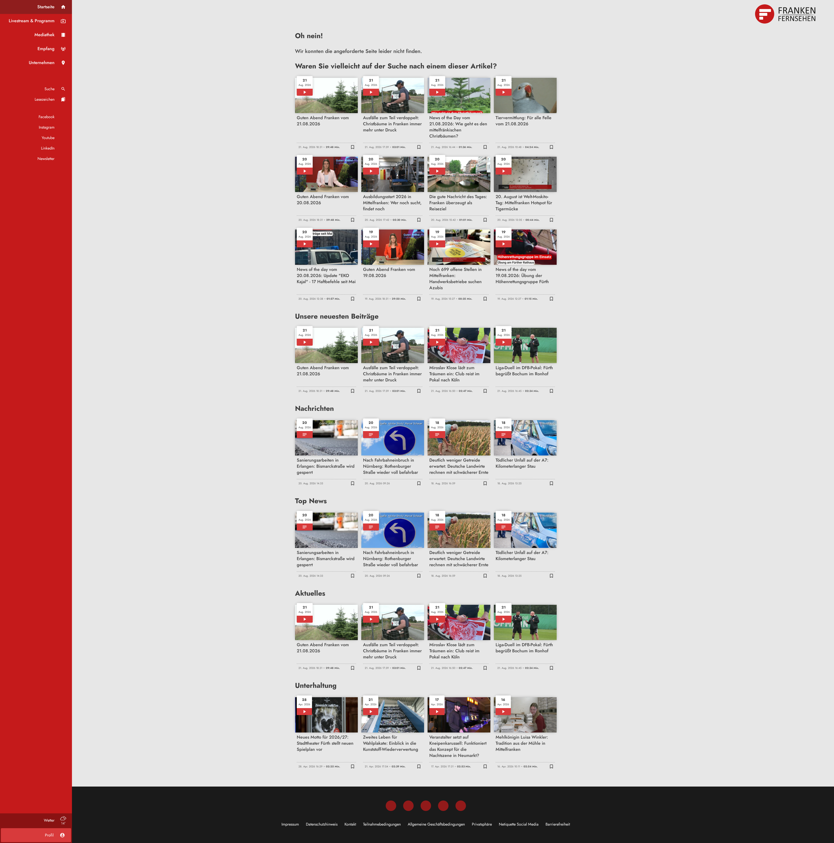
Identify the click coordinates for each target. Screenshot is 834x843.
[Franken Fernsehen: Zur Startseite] (786, 14)
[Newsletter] (460, 806)
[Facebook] (391, 806)
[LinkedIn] (443, 806)
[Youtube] (426, 806)
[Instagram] (408, 806)
